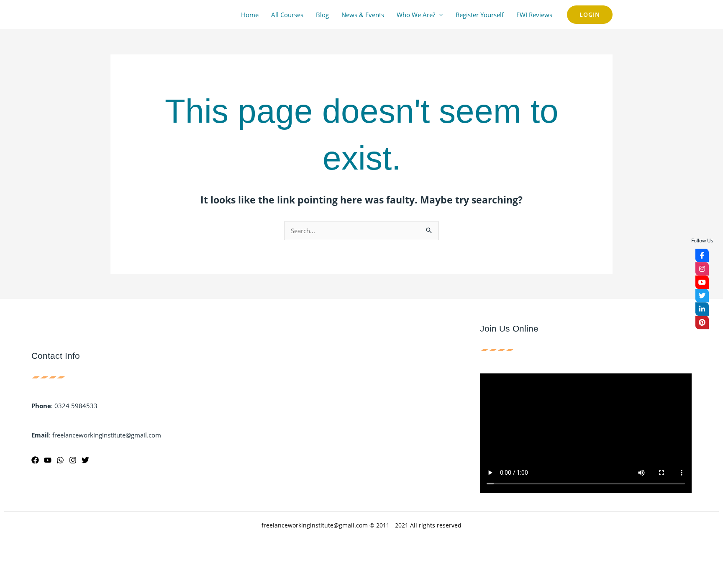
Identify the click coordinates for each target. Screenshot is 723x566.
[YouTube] (47, 460)
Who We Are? (416, 14)
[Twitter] (85, 460)
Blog (322, 14)
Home (250, 14)
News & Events (362, 14)
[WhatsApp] (60, 460)
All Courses (287, 14)
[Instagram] (73, 460)
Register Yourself (480, 14)
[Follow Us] (702, 255)
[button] (590, 14)
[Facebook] (35, 460)
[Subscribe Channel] (702, 282)
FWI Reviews (534, 14)
